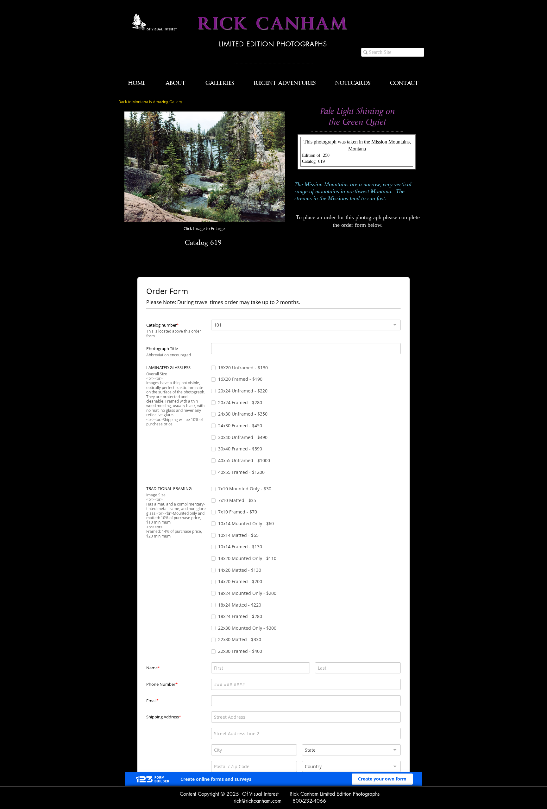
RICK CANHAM (273, 24)
